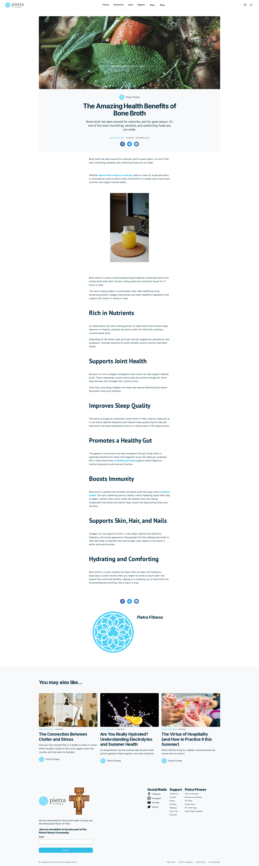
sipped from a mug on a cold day (115, 175)
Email (41, 837)
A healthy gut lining (125, 460)
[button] (105, 5)
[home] (14, 4)
